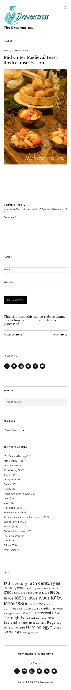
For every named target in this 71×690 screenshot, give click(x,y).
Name (8, 257)
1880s (20, 598)
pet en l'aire (41, 623)
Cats (48, 604)
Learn (6, 498)
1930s (22, 603)
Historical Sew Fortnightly (17, 493)
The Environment (12, 536)
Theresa (56, 627)
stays (13, 628)
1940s (33, 604)
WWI (36, 633)
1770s (55, 588)
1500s (40, 588)
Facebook (7, 368)
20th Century (10, 470)
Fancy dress (57, 609)
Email (7, 269)
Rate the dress (11, 512)
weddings (12, 632)
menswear (41, 618)
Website (8, 282)
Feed (35, 368)
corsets (31, 608)
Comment (10, 217)
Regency (54, 622)
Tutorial (7, 545)
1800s (17, 593)
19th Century (10, 465)
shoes (7, 628)
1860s (55, 592)
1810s (24, 593)
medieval (30, 618)
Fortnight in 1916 (12, 613)
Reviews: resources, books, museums (24, 517)
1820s (30, 593)
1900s (44, 598)
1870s (9, 598)
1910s (56, 598)
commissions (14, 608)
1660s (47, 588)
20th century (26, 588)
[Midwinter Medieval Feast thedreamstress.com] (35, 163)
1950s (41, 604)
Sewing (7, 526)
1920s (9, 603)
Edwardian (44, 608)
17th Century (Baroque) (16, 456)
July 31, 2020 (10, 50)
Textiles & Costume (14, 531)
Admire (7, 475)
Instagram (14, 368)
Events (7, 484)
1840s (38, 592)
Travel (7, 540)
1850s (45, 592)
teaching (20, 628)
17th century (15, 583)
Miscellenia (9, 507)
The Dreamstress (18, 28)
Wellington (27, 632)
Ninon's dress (27, 622)
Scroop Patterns (12, 521)
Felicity (7, 489)
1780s (8, 592)
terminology (37, 627)
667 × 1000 (22, 50)
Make (6, 503)
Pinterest (21, 368)
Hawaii (27, 612)
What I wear (10, 550)
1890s (32, 598)
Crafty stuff (10, 479)
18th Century (10, 461)
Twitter (28, 368)
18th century (41, 583)
